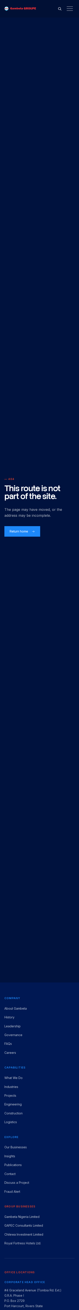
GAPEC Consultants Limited (23, 1225)
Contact (10, 1174)
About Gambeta (15, 1008)
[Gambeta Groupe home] (20, 9)
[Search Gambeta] (60, 9)
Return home (19, 531)
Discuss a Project (16, 1182)
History (9, 1017)
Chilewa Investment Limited (23, 1234)
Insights (9, 1156)
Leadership (12, 1026)
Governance (13, 1035)
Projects (10, 1095)
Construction (13, 1113)
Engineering (13, 1104)
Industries (11, 1087)
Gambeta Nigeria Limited (22, 1217)
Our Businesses (15, 1147)
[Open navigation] (70, 9)
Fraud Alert (12, 1191)
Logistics (10, 1122)
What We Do (13, 1078)
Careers (10, 1052)
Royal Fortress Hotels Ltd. (22, 1243)
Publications (13, 1165)
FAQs (8, 1044)
